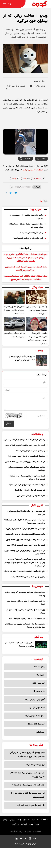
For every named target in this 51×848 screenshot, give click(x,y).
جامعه (19, 819)
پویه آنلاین (40, 732)
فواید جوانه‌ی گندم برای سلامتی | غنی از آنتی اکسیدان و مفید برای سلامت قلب (27, 754)
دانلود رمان (40, 675)
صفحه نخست (42, 819)
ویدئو (43, 81)
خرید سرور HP (38, 691)
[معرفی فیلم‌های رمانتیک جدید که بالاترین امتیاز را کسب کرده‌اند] (14, 297)
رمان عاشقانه (39, 666)
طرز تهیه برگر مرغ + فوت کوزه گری (30, 805)
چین (24, 178)
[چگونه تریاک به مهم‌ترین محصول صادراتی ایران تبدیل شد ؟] (36, 297)
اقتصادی (26, 819)
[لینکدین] (16, 839)
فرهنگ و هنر (34, 824)
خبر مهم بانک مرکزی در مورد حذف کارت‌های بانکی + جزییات (27, 774)
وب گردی (15, 824)
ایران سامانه (19, 843)
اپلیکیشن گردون (16, 831)
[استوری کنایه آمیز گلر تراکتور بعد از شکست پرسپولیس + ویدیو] (41, 360)
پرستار (13, 178)
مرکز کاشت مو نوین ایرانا (34, 715)
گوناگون (24, 824)
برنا (41, 201)
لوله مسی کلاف (38, 683)
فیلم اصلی (37, 166)
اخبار (33, 819)
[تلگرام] (34, 839)
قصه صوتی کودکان (36, 707)
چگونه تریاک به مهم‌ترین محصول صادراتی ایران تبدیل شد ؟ (36, 310)
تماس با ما (37, 831)
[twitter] (10, 193)
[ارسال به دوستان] (31, 86)
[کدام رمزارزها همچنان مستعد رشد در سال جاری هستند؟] (41, 644)
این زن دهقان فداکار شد (34, 764)
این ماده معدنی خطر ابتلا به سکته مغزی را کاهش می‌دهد (27, 795)
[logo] (38, 4)
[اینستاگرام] (30, 839)
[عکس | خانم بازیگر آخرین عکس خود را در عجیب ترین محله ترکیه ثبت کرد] (36, 324)
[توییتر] (25, 839)
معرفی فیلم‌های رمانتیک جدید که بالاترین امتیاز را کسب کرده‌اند (14, 310)
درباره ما (28, 831)
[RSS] (21, 839)
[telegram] (15, 193)
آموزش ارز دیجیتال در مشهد (33, 699)
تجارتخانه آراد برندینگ (35, 724)
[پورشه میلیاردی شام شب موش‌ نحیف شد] (14, 324)
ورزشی (11, 819)
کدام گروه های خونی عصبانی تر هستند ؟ (28, 785)
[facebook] (6, 193)
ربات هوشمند (37, 178)
